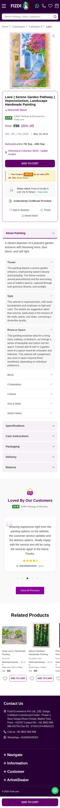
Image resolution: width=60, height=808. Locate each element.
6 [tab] (42, 578)
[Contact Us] (44, 6)
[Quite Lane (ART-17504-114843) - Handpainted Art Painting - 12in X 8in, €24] (14, 635)
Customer (15, 771)
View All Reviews (30, 590)
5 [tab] (37, 578)
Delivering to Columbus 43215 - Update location (28, 152)
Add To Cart (18, 678)
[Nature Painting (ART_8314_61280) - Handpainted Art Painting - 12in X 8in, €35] (41, 635)
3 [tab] (27, 578)
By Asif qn (6, 658)
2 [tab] (22, 578)
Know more (43, 192)
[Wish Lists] (50, 6)
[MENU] (4, 6)
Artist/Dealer (18, 780)
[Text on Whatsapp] (37, 6)
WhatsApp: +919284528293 (22, 737)
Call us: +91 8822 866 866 (21, 732)
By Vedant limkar (35, 658)
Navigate (14, 755)
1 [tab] (17, 578)
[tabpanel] (30, 544)
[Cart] (57, 6)
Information (17, 763)
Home (5, 26)
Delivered (10, 144)
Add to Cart (30, 163)
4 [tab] (32, 578)
